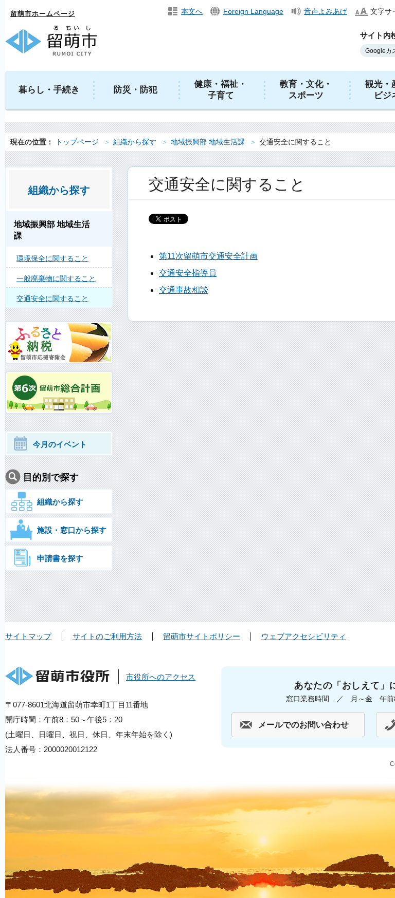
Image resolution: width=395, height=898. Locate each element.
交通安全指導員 (188, 273)
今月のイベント (60, 444)
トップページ (77, 142)
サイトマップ (28, 636)
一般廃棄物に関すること (56, 278)
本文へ (192, 11)
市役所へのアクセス (160, 676)
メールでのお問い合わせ (303, 724)
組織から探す (134, 142)
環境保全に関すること (52, 258)
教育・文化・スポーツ (306, 89)
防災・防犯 (135, 90)
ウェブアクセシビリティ (303, 636)
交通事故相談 (183, 290)
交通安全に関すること (52, 298)
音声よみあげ (325, 11)
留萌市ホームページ (42, 13)
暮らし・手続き (49, 90)
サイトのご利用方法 (107, 636)
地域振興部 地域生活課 (208, 142)
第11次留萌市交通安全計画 (208, 256)
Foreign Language (253, 11)
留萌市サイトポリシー (201, 636)
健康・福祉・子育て (220, 89)
